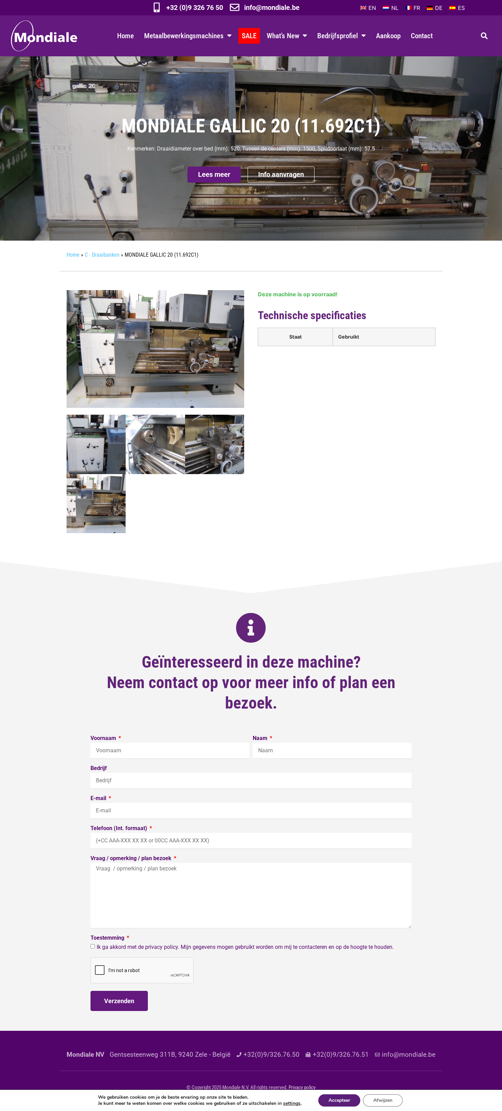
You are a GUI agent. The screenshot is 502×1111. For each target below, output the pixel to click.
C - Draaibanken (102, 255)
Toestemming (108, 938)
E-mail (99, 798)
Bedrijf (98, 768)
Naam (261, 738)
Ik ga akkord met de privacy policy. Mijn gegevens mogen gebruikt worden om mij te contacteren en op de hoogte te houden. (245, 947)
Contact (422, 35)
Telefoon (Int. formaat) (119, 828)
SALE (249, 35)
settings (292, 1103)
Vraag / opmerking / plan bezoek (131, 858)
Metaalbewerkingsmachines (184, 35)
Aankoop (388, 35)
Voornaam (103, 738)
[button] (484, 36)
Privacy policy (302, 1087)
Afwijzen (382, 1100)
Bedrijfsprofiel (337, 35)
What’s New (283, 35)
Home (125, 35)
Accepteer (339, 1100)
